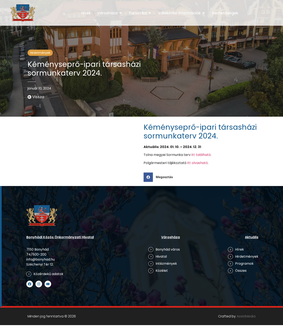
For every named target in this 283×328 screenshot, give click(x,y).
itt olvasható (197, 162)
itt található (201, 154)
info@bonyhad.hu (40, 259)
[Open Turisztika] (149, 13)
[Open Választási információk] (204, 13)
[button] (160, 177)
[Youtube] (48, 284)
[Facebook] (29, 284)
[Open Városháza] (120, 13)
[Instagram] (38, 284)
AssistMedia (246, 316)
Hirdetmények (40, 53)
